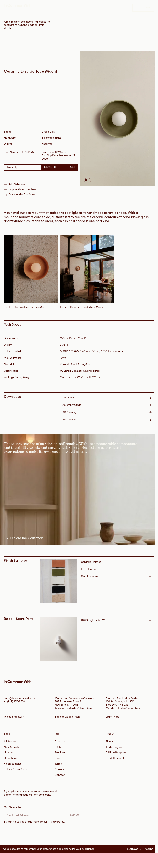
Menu (147, 7)
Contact (60, 775)
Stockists (60, 752)
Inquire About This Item (22, 189)
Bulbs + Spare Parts (15, 769)
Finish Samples (12, 763)
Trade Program (114, 747)
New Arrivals (11, 747)
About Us (60, 741)
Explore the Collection (26, 538)
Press (58, 758)
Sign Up (74, 815)
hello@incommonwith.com (20, 698)
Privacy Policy (56, 821)
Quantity (12, 167)
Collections (10, 758)
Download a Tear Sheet (22, 194)
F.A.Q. (58, 747)
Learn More (134, 848)
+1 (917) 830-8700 (14, 701)
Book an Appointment (68, 716)
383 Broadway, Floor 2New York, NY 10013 (68, 703)
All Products (11, 741)
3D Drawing (69, 419)
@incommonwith (14, 716)
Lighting (8, 752)
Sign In (110, 741)
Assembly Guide (71, 405)
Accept (149, 848)
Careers (59, 769)
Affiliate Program (116, 752)
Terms (58, 763)
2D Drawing (69, 412)
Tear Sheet (68, 397)
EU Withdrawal (115, 758)
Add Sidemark (17, 184)
